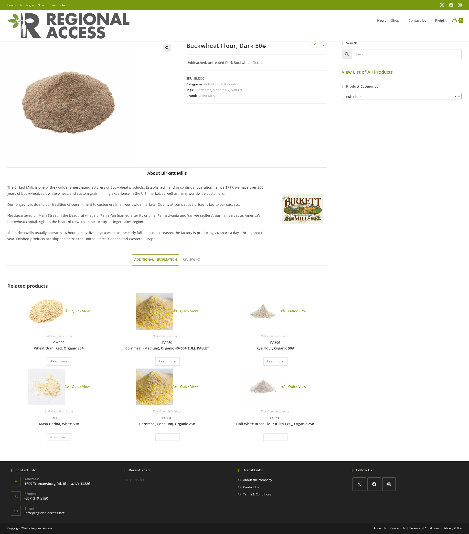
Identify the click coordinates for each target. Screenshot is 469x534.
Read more (59, 361)
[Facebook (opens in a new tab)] (451, 5)
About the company (257, 480)
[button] (167, 48)
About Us (380, 528)
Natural (236, 90)
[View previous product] (314, 44)
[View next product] (323, 44)
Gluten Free (202, 90)
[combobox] (402, 96)
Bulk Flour (211, 84)
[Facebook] (374, 484)
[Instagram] (389, 484)
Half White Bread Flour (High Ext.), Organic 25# (275, 423)
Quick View (80, 311)
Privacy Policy (452, 528)
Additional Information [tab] (155, 259)
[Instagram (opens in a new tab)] (459, 5)
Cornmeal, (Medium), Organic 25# (167, 423)
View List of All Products (367, 72)
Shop (395, 20)
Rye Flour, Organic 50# (275, 348)
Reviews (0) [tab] (191, 259)
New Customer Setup (52, 5)
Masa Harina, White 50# (59, 423)
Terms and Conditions (424, 528)
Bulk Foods (228, 84)
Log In (30, 5)
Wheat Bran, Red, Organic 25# (59, 348)
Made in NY (221, 90)
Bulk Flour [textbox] (400, 96)
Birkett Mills (206, 95)
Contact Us (14, 5)
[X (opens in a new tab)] (442, 5)
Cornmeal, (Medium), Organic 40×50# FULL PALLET (167, 348)
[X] (359, 484)
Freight (441, 20)
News (381, 20)
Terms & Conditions (257, 494)
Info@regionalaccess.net (44, 513)
